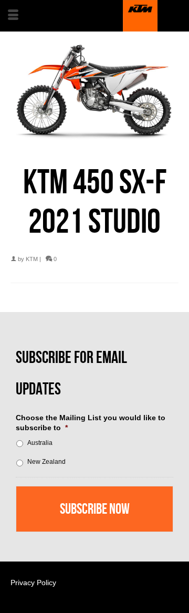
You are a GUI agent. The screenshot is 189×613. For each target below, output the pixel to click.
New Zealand (46, 461)
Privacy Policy (33, 582)
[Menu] (13, 16)
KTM (32, 259)
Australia (39, 442)
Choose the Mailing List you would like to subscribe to (90, 422)
